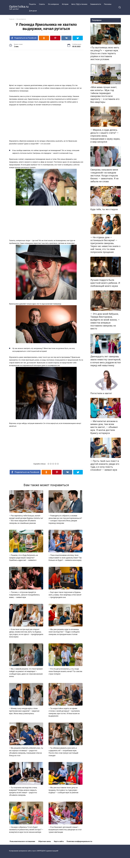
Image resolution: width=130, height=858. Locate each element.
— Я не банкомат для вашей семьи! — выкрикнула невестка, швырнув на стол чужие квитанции (65, 829)
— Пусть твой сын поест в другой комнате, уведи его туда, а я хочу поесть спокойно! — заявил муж (104, 465)
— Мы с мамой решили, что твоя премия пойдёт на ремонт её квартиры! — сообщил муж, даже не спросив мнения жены (26, 672)
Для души (33, 11)
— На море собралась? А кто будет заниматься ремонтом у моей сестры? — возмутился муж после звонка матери (26, 829)
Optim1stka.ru (19, 6)
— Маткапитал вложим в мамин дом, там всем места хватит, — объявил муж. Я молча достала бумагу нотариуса (104, 427)
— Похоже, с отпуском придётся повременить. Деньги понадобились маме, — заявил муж (24, 594)
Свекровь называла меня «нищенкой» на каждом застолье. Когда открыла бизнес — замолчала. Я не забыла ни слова (104, 175)
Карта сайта (59, 841)
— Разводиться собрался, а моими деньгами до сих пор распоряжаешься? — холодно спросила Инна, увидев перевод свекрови (65, 519)
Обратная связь (44, 841)
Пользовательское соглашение (22, 841)
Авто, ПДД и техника (79, 4)
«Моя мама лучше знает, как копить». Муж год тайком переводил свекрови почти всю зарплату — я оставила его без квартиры (104, 94)
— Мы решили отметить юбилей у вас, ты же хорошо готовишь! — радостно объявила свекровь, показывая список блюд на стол (26, 752)
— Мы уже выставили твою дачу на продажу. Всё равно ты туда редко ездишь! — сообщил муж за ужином (63, 790)
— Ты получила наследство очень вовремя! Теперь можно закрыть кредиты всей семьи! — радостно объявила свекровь (23, 791)
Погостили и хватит (101, 393)
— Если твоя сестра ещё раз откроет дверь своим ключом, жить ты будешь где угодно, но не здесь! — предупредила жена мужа (26, 633)
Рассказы (107, 4)
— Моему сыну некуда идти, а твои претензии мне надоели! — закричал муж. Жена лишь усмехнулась (24, 710)
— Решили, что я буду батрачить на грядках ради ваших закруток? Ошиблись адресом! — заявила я (23, 557)
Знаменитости (95, 4)
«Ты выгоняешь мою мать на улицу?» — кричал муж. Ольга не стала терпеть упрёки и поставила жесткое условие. (104, 53)
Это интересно (53, 4)
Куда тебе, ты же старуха (104, 209)
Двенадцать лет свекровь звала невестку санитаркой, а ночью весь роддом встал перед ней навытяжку (105, 361)
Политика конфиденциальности (79, 841)
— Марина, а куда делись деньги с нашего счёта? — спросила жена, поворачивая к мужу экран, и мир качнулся (105, 136)
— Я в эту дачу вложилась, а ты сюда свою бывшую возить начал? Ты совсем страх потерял (65, 671)
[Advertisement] (46, 67)
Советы (42, 4)
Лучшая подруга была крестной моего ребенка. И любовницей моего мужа (105, 283)
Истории (65, 4)
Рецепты (32, 4)
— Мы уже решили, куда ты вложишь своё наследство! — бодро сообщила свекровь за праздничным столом (64, 631)
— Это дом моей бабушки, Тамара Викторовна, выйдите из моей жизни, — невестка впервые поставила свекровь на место (105, 321)
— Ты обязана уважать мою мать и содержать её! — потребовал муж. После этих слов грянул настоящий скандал (63, 752)
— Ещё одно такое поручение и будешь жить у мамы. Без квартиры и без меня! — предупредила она (65, 594)
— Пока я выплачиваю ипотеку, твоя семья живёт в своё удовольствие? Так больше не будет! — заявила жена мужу (65, 557)
